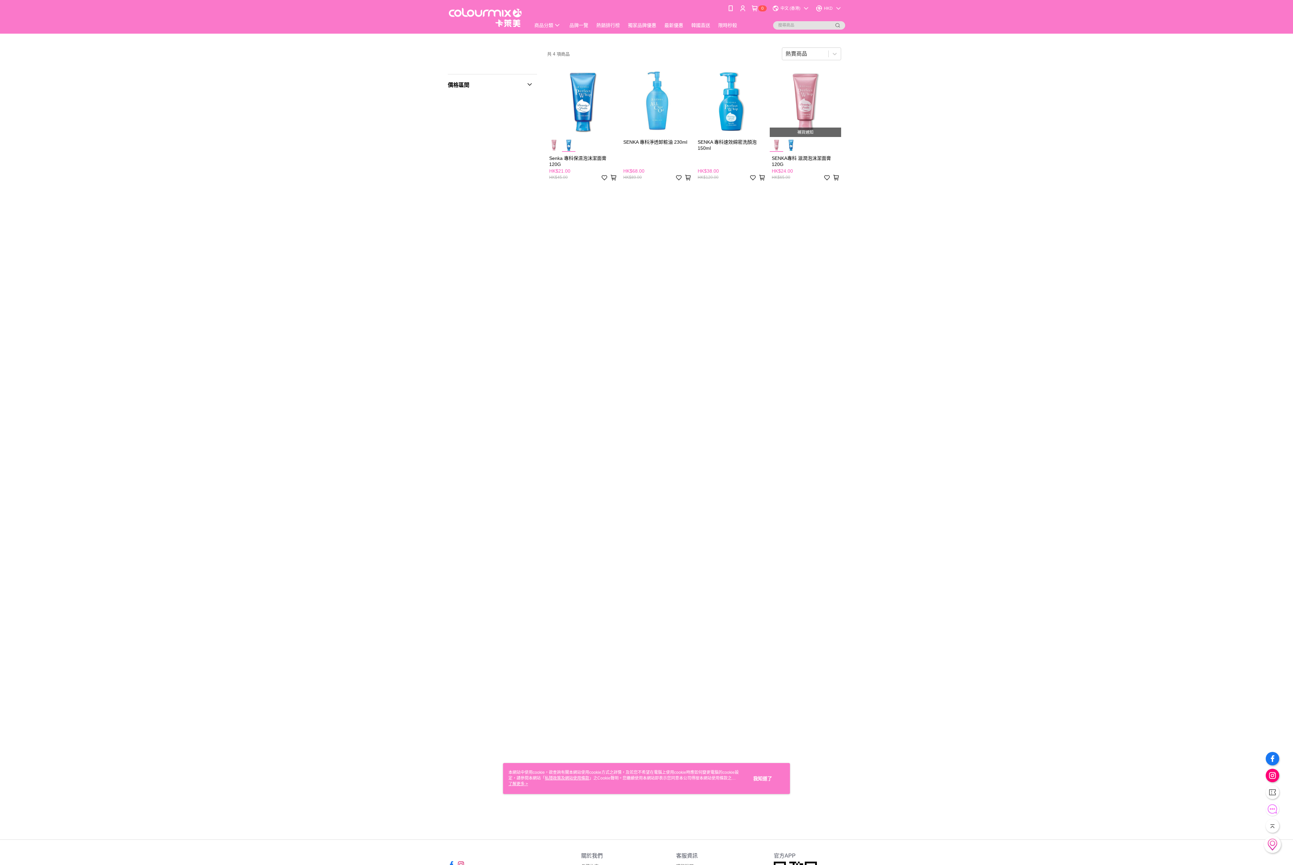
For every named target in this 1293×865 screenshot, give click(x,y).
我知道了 (762, 778)
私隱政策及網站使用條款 (567, 778)
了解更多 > (518, 784)
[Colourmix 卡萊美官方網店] (485, 18)
